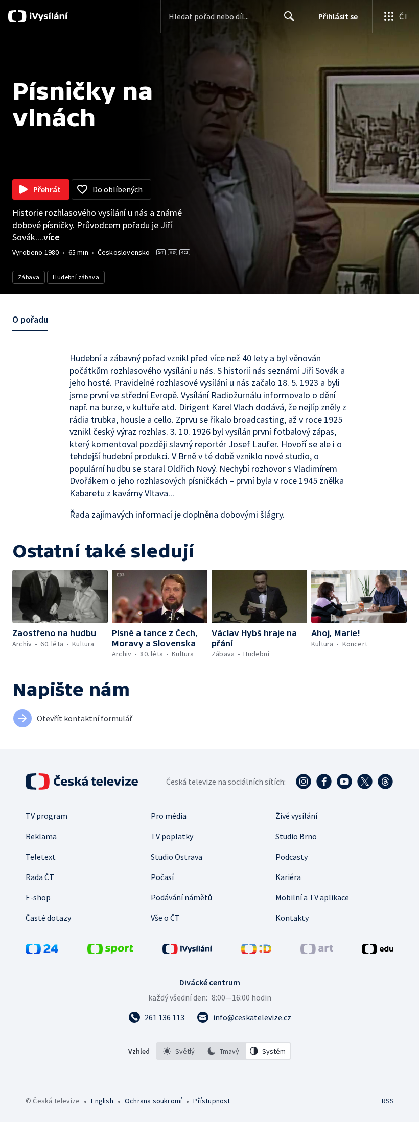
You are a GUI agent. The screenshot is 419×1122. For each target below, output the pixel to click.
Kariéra (288, 877)
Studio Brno (296, 836)
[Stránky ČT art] (316, 951)
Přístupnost (211, 1100)
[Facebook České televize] (324, 781)
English (102, 1100)
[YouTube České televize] (344, 781)
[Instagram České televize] (303, 781)
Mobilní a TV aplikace (312, 897)
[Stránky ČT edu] (377, 951)
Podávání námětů (181, 897)
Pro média (169, 816)
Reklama (41, 836)
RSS (387, 1100)
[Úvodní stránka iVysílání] (47, 16)
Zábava (28, 277)
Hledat (289, 16)
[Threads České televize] (385, 781)
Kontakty (292, 918)
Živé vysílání (296, 816)
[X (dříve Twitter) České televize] (365, 781)
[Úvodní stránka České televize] (83, 781)
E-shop (38, 897)
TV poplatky (172, 836)
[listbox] (223, 1051)
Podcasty (291, 856)
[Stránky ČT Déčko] (256, 951)
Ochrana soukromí (153, 1100)
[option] (179, 1051)
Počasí (162, 877)
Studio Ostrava (176, 856)
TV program (46, 816)
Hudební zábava (76, 277)
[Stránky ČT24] (42, 951)
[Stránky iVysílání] (187, 951)
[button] (60, 596)
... (48, 237)
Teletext (41, 856)
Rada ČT (40, 877)
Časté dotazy (48, 918)
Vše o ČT (165, 918)
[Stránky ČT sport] (110, 951)
